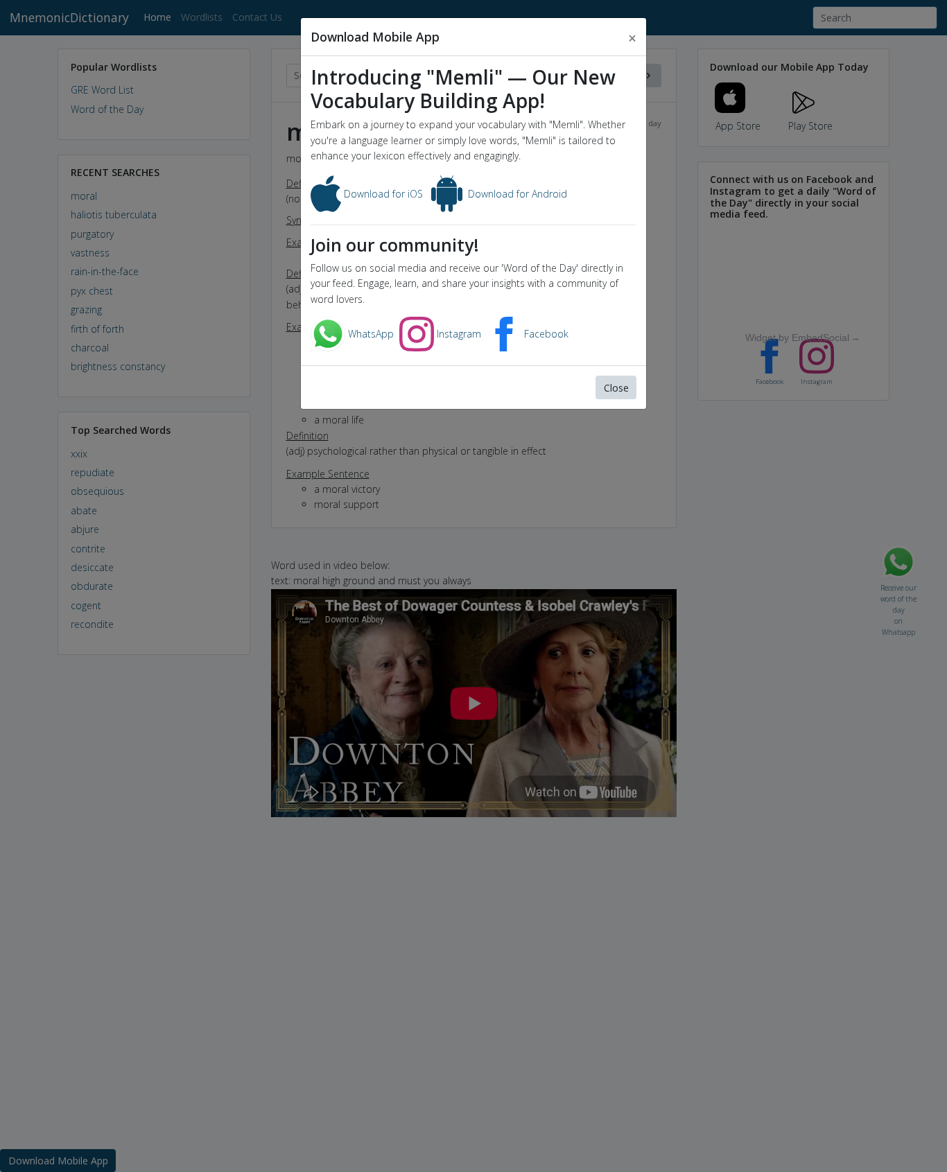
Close (616, 387)
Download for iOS (382, 193)
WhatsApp (369, 333)
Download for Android (516, 193)
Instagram (457, 333)
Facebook (544, 333)
